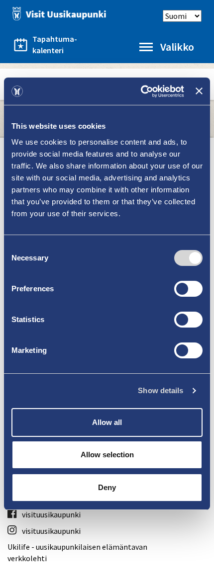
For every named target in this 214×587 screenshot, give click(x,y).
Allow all (107, 422)
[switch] (188, 289)
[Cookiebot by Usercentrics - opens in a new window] (141, 91)
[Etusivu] (57, 13)
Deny (107, 487)
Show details (160, 390)
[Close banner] (199, 90)
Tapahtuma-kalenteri (54, 44)
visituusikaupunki (51, 514)
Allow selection (107, 454)
